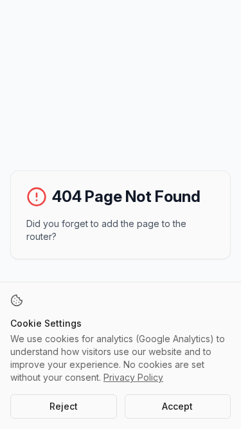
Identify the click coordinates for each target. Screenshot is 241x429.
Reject (63, 406)
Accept (177, 406)
